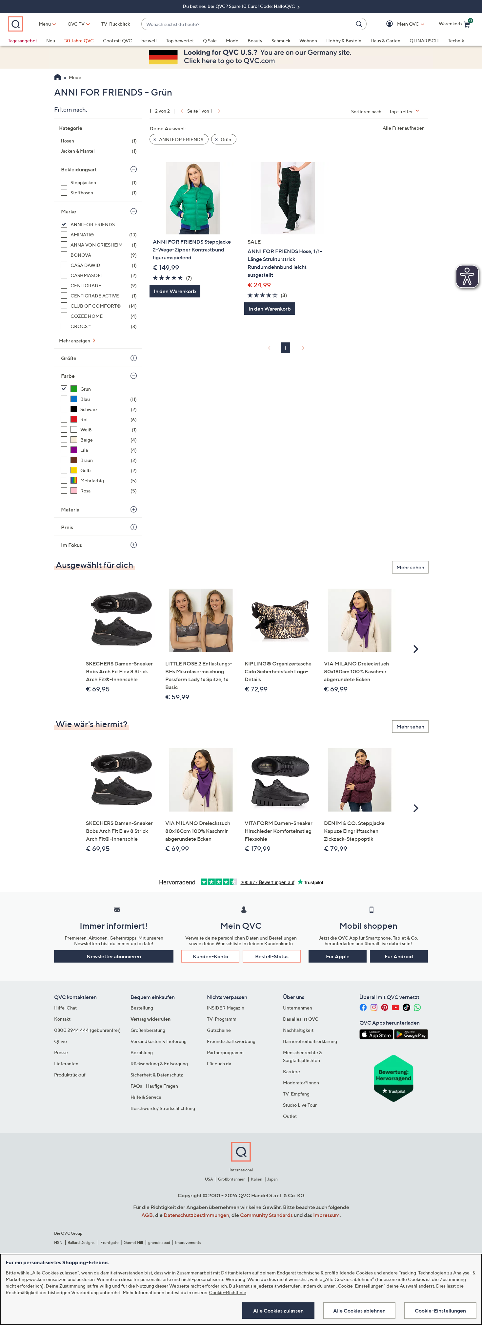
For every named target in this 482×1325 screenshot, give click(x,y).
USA (209, 1179)
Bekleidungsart (79, 169)
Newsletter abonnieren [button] (114, 956)
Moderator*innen (301, 1082)
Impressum (326, 1215)
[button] (398, 24)
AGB (147, 1215)
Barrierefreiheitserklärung (310, 1041)
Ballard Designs (81, 1242)
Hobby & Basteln (343, 40)
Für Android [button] (399, 956)
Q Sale (210, 40)
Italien (256, 1179)
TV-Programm (221, 1019)
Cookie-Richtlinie (227, 1292)
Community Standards (266, 1215)
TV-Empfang (296, 1094)
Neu (50, 40)
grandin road (159, 1242)
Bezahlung (142, 1052)
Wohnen (308, 40)
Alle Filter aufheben (404, 128)
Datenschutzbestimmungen (196, 1215)
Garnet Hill (133, 1242)
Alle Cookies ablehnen (359, 1310)
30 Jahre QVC (79, 40)
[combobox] (247, 24)
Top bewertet (180, 40)
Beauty (255, 40)
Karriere (291, 1071)
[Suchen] (360, 24)
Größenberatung (148, 1030)
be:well (149, 40)
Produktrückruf (70, 1074)
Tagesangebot (22, 40)
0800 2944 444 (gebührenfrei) (87, 1030)
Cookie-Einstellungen (440, 1310)
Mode (232, 40)
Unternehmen (297, 1007)
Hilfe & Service (146, 1097)
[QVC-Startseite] (57, 78)
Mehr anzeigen (75, 340)
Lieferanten (66, 1063)
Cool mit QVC (117, 40)
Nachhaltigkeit (298, 1030)
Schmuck (280, 40)
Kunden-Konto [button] (210, 956)
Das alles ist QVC (300, 1019)
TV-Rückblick (115, 24)
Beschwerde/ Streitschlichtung (163, 1108)
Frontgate (109, 1242)
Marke (68, 211)
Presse (61, 1052)
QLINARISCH (424, 40)
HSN (58, 1242)
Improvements (188, 1242)
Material (71, 509)
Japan (272, 1179)
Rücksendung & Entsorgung (159, 1063)
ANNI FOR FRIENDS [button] (180, 139)
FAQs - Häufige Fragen (154, 1086)
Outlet (290, 1116)
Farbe (68, 376)
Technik (456, 40)
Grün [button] (225, 139)
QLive (60, 1041)
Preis (67, 527)
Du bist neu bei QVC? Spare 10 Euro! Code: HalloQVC (239, 6)
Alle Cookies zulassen (278, 1310)
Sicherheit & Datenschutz (157, 1074)
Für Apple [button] (338, 956)
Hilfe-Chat (65, 1007)
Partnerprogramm (225, 1052)
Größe (68, 358)
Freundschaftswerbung (231, 1041)
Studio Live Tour (300, 1105)
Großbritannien (232, 1179)
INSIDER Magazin (225, 1007)
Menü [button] (45, 24)
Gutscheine (219, 1030)
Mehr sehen (410, 567)
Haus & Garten (385, 40)
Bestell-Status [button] (272, 956)
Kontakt (62, 1019)
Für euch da (219, 1063)
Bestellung (142, 1007)
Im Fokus (71, 545)
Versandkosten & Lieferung (159, 1041)
